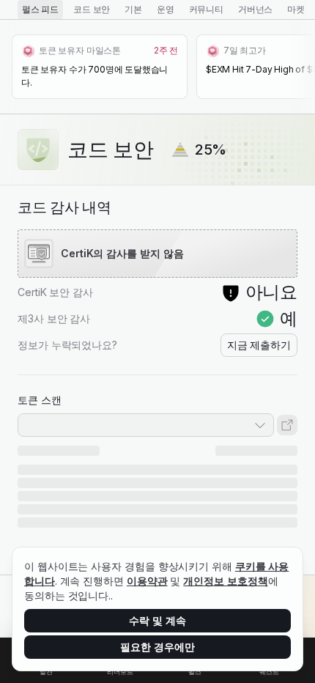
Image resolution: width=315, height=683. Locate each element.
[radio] (40, 9)
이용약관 (147, 581)
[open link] (287, 425)
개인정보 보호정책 (225, 581)
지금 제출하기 (259, 345)
